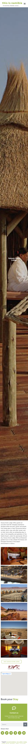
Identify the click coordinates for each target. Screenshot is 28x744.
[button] (2, 733)
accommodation (11, 742)
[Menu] (24, 4)
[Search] (25, 724)
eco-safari (20, 742)
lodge (25, 742)
